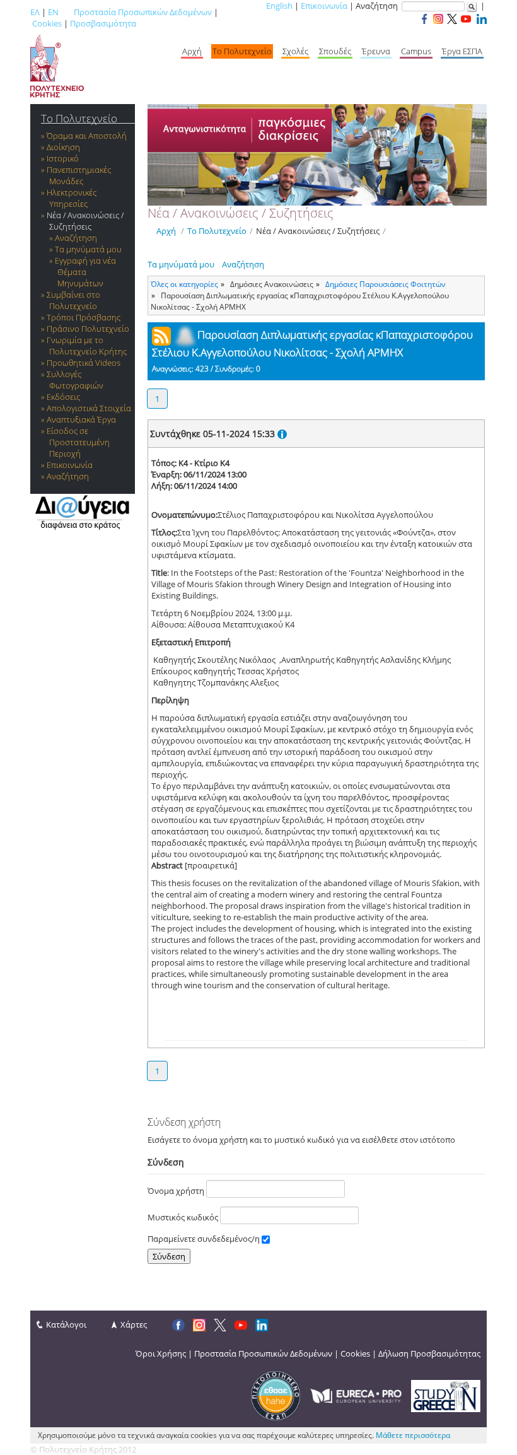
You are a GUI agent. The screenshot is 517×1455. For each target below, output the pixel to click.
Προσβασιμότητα (103, 23)
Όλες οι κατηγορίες (184, 284)
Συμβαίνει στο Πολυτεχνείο (73, 300)
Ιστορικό (63, 158)
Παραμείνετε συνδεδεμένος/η (205, 1238)
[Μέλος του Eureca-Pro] (356, 1395)
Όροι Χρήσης (161, 1353)
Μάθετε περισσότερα (413, 1435)
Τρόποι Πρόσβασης (83, 317)
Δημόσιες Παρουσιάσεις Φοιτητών (385, 284)
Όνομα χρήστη (177, 1190)
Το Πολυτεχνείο (242, 51)
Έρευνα (376, 51)
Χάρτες (133, 1324)
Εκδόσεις (63, 396)
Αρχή (192, 51)
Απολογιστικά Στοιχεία (89, 408)
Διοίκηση (63, 147)
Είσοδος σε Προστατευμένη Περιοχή (78, 442)
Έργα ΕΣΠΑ (462, 51)
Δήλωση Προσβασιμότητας (429, 1353)
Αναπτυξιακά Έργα (81, 419)
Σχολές (295, 51)
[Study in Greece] (445, 1395)
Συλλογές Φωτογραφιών (75, 379)
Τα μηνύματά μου (88, 249)
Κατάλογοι (66, 1324)
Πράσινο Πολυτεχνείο (88, 328)
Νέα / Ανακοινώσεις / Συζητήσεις (85, 220)
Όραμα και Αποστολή (87, 135)
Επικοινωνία (324, 5)
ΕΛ (35, 12)
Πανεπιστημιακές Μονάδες (79, 175)
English (279, 5)
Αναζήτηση (76, 237)
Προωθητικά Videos (83, 362)
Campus (416, 51)
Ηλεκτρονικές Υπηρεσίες (71, 198)
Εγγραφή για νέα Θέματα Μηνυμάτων (85, 272)
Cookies (47, 23)
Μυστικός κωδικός (184, 1217)
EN (53, 12)
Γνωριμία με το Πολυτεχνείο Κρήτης (87, 345)
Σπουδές (335, 51)
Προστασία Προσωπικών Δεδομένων (143, 12)
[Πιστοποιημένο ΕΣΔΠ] (275, 1395)
